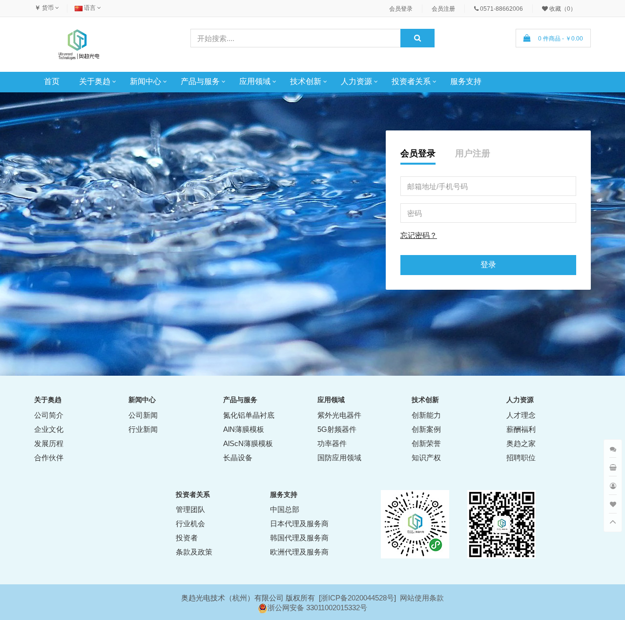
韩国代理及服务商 (299, 538)
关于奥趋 (94, 81)
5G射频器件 (336, 429)
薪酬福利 (521, 429)
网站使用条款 (422, 598)
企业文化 (48, 429)
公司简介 (48, 415)
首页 (52, 81)
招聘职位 (521, 457)
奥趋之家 (521, 443)
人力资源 (356, 81)
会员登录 (418, 153)
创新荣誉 (426, 443)
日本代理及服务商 (299, 523)
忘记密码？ (418, 235)
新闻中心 (145, 81)
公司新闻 (143, 415)
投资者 (187, 538)
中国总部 (284, 509)
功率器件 (332, 443)
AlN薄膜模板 (243, 429)
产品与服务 (200, 81)
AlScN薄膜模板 (248, 443)
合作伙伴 (48, 457)
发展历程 (48, 443)
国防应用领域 (339, 457)
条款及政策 (194, 552)
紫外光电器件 (339, 415)
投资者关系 (411, 81)
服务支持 (465, 81)
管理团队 (190, 509)
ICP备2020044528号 (361, 598)
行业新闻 (143, 429)
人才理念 (521, 415)
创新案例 (426, 429)
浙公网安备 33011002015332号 (317, 607)
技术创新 (305, 81)
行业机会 (190, 523)
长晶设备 (237, 457)
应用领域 (255, 81)
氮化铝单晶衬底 (248, 415)
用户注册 (472, 153)
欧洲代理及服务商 (299, 552)
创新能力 (426, 415)
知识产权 (426, 457)
